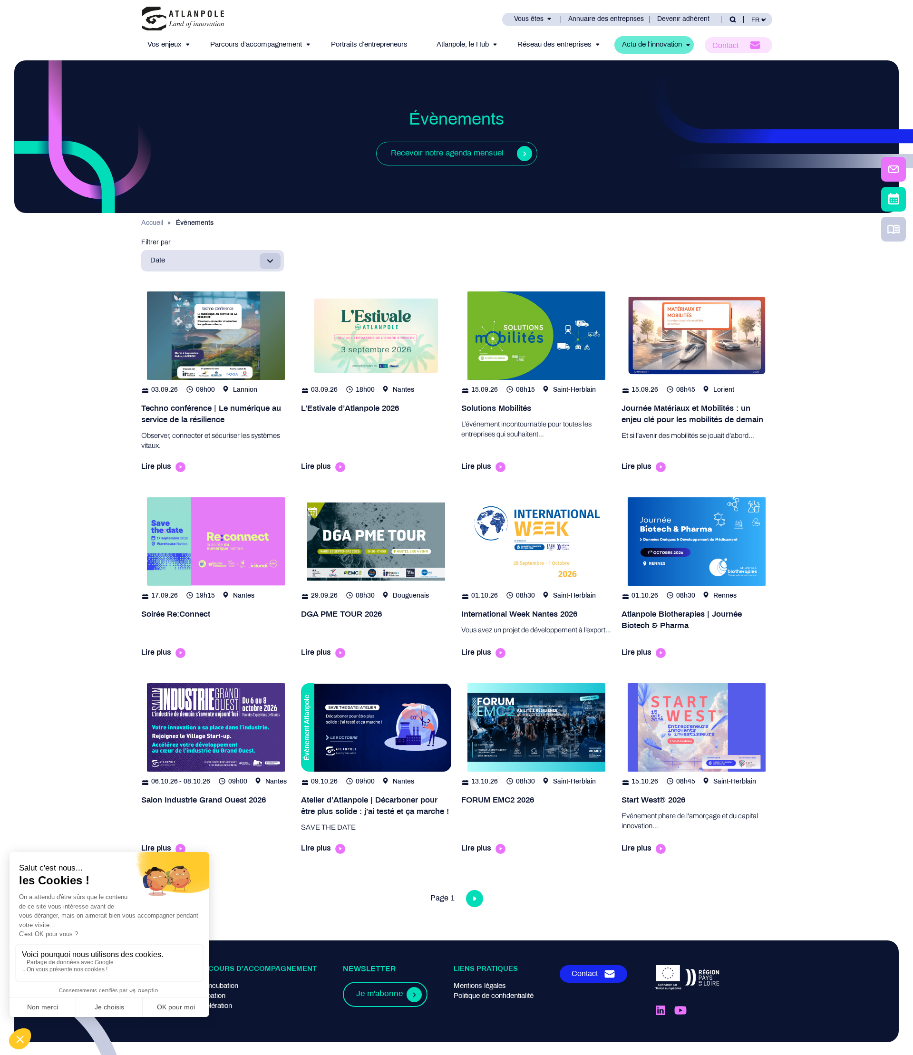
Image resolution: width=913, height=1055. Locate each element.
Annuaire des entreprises (606, 19)
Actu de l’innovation (652, 44)
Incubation (209, 996)
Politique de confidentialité (494, 996)
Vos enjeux (164, 44)
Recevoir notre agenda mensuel (447, 153)
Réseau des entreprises (554, 44)
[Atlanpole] (183, 19)
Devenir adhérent (683, 19)
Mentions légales (480, 986)
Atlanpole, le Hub (463, 44)
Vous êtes (529, 19)
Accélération (213, 1006)
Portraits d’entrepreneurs (369, 44)
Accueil (152, 223)
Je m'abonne (379, 994)
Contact (725, 45)
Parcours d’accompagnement (256, 44)
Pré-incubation (216, 986)
